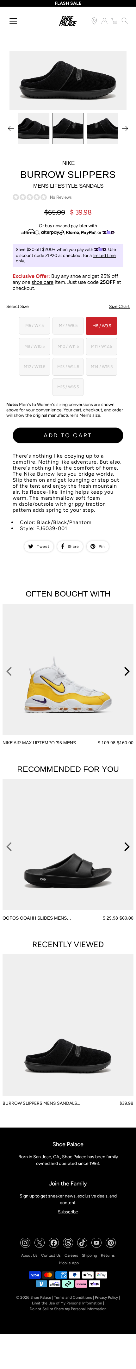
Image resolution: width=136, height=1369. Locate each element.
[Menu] (13, 21)
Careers (71, 1255)
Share (73, 546)
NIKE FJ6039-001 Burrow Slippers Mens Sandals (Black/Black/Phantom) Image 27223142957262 (57, 56)
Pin (102, 546)
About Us (29, 1255)
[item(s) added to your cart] (114, 21)
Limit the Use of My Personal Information (67, 1303)
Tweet (43, 546)
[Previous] (11, 128)
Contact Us (51, 1255)
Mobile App (69, 1263)
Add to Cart (68, 435)
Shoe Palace (40, 1297)
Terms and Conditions (73, 1297)
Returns (108, 1255)
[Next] (125, 128)
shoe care (42, 282)
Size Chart (119, 306)
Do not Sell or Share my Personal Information (68, 1309)
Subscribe (68, 1212)
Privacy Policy (106, 1297)
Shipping (89, 1255)
